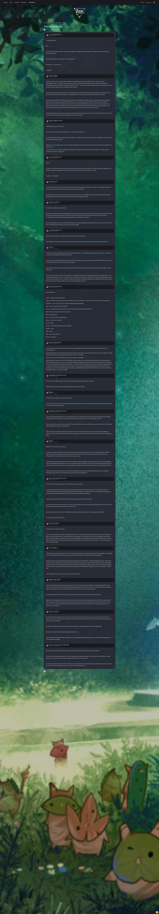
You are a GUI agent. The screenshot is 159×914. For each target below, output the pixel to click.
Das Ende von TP (53, 181)
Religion (51, 392)
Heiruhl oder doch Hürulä (55, 286)
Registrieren (148, 2)
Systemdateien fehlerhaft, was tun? (57, 375)
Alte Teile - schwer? (54, 611)
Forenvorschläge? (53, 75)
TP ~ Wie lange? (53, 547)
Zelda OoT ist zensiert (54, 202)
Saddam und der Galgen (55, 579)
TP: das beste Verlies (54, 523)
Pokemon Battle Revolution (56, 120)
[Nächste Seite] (53, 30)
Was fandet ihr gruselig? (55, 342)
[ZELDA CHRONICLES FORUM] (79, 11)
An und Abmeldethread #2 (55, 34)
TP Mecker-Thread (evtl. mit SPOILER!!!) (59, 645)
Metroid (51, 247)
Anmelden (142, 2)
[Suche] (154, 2)
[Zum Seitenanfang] (157, 912)
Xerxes (50, 35)
